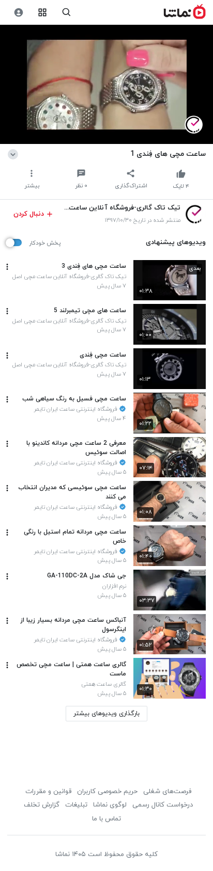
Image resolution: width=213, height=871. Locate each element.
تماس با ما (106, 819)
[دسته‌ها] (43, 12)
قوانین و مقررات (48, 791)
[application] (106, 84)
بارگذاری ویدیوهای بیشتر (106, 713)
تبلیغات (76, 805)
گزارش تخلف (41, 805)
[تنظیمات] (18, 12)
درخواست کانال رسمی (162, 805)
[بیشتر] (7, 267)
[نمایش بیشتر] (14, 153)
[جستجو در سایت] (66, 12)
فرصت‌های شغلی (167, 791)
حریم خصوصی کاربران (107, 791)
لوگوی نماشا (110, 805)
